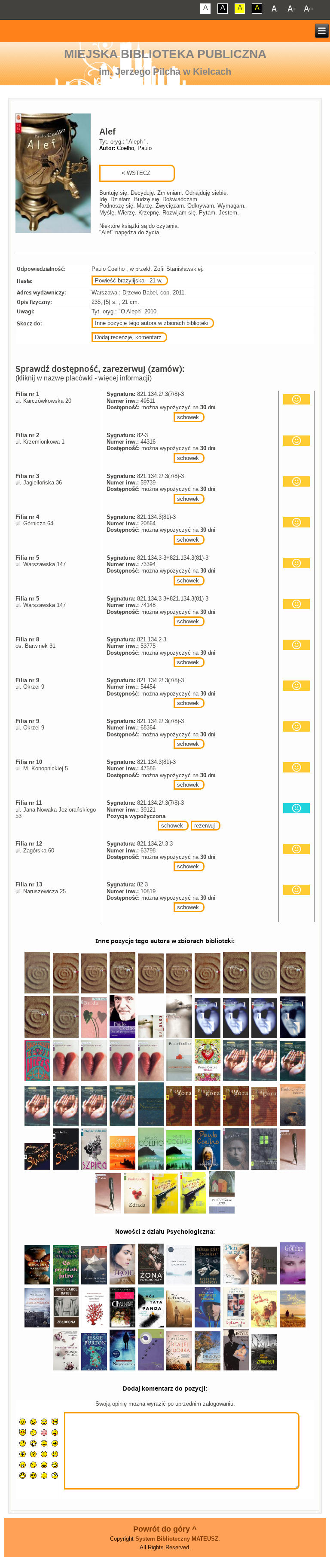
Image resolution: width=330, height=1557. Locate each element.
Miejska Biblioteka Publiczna (165, 54)
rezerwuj (204, 825)
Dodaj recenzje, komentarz (128, 337)
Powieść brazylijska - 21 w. (128, 280)
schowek (188, 417)
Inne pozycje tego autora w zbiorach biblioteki (151, 323)
